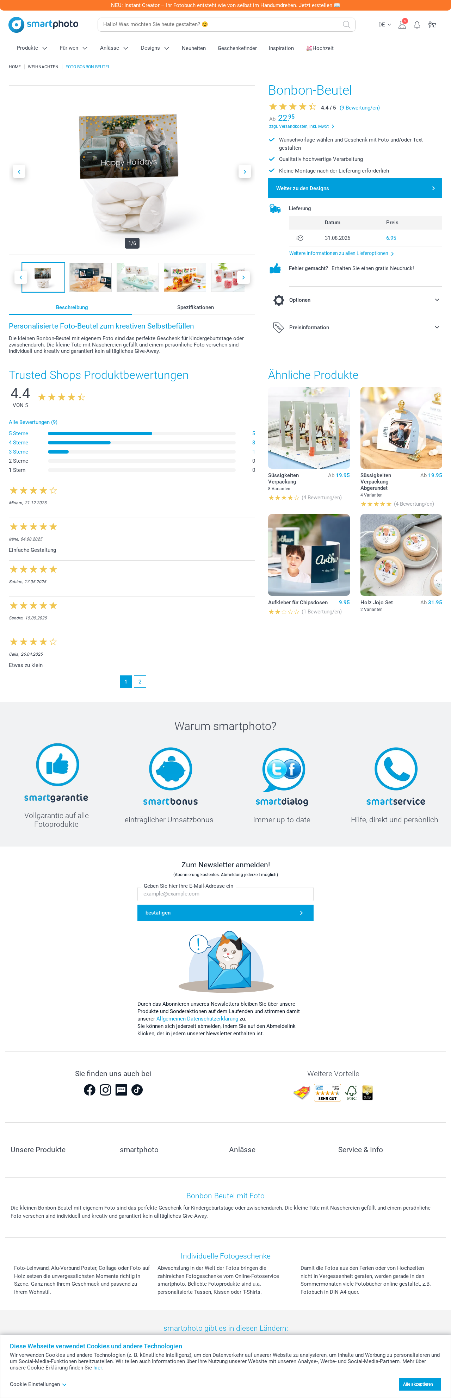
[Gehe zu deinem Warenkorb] (432, 24)
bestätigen (158, 913)
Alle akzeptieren (418, 1384)
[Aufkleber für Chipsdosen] (309, 555)
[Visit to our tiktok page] (137, 1089)
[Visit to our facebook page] (89, 1089)
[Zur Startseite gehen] (43, 25)
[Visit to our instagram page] (105, 1089)
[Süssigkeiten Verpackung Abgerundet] (401, 428)
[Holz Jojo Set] (401, 555)
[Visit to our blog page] (121, 1089)
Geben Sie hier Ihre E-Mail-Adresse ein (188, 886)
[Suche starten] (346, 24)
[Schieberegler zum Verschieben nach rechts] (245, 171)
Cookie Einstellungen (35, 1384)
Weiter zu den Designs (302, 188)
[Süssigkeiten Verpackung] (309, 428)
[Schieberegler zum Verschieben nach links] (19, 171)
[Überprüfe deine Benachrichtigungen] (417, 24)
